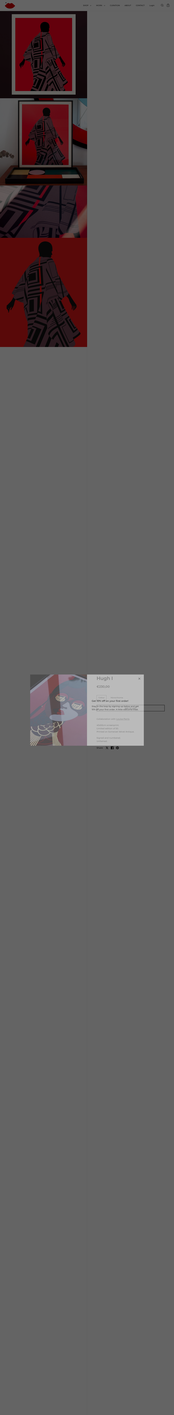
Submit (132, 715)
